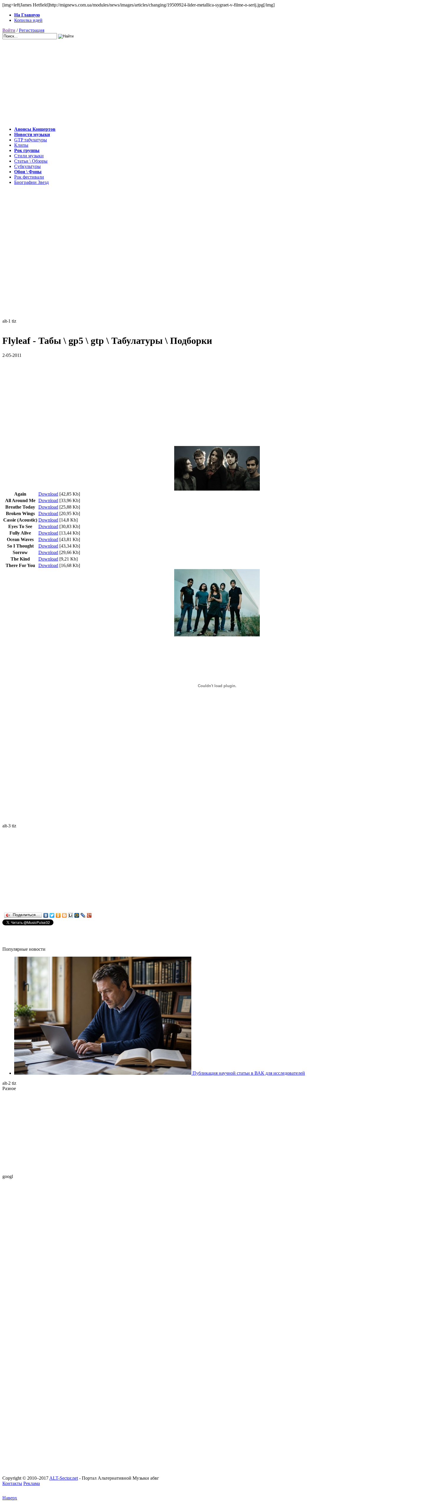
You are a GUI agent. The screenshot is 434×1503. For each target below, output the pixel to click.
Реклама (31, 1483)
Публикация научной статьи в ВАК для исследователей (248, 1073)
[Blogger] (64, 915)
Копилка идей (28, 20)
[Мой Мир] (77, 915)
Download (48, 493)
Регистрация (31, 30)
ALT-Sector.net (63, 1478)
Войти (8, 30)
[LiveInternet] (71, 915)
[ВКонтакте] (46, 915)
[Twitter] (52, 915)
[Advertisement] (179, 80)
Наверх (9, 1497)
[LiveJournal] (83, 915)
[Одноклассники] (58, 915)
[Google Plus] (89, 915)
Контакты (12, 1483)
